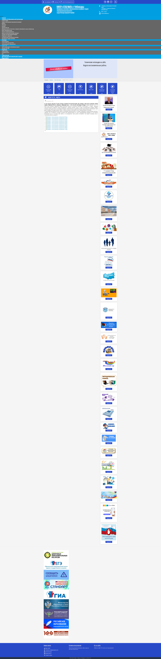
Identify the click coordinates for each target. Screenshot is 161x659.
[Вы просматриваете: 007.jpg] (56, 125)
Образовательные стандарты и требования (8, 38)
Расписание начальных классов (112, 91)
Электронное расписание (102, 90)
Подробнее (109, 109)
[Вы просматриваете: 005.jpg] (56, 122)
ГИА (59, 89)
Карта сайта (91, 89)
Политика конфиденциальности (51, 650)
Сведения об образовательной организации (12, 19)
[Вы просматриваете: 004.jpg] (56, 121)
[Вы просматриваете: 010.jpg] (56, 129)
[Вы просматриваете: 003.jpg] (56, 119)
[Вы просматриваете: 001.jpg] (56, 117)
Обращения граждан (69, 90)
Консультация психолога (5, 52)
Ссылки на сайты (48, 655)
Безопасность (80, 89)
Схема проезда (48, 651)
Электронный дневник (48, 90)
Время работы (48, 653)
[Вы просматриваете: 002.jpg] (56, 118)
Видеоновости (5, 58)
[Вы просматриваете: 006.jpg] (56, 124)
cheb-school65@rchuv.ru (105, 13)
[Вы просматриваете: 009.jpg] (56, 128)
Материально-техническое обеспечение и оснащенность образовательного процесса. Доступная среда (18, 29)
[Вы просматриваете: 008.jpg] (56, 126)
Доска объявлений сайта (58, 69)
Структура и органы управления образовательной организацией (11, 22)
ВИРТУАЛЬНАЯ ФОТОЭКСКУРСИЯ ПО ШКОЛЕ (12, 57)
